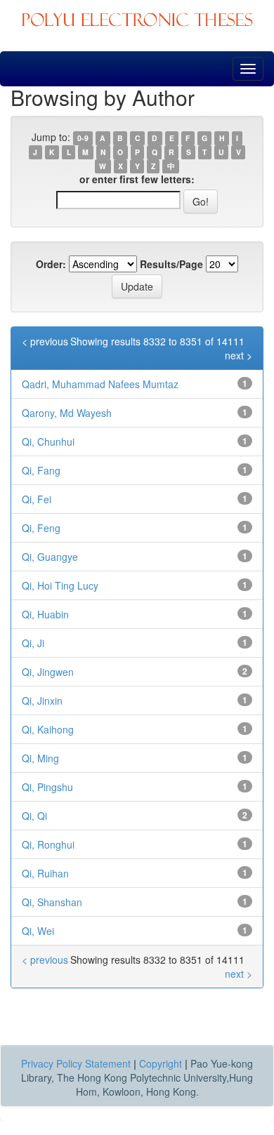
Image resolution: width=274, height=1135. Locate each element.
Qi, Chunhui (48, 441)
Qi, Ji (33, 643)
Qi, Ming (40, 758)
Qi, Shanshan (52, 902)
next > (238, 355)
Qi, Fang (41, 470)
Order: (51, 264)
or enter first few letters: (137, 179)
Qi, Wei (38, 931)
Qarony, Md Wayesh (67, 413)
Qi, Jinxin (42, 700)
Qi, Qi (34, 816)
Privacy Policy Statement (76, 1063)
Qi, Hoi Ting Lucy (60, 585)
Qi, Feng (41, 528)
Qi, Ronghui (48, 844)
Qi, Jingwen (48, 672)
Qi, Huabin (45, 614)
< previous (45, 341)
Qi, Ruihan (45, 873)
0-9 (83, 138)
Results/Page (171, 264)
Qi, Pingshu (47, 787)
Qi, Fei (36, 499)
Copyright (160, 1063)
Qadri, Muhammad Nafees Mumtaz (100, 384)
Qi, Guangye (50, 557)
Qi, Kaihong (48, 729)
